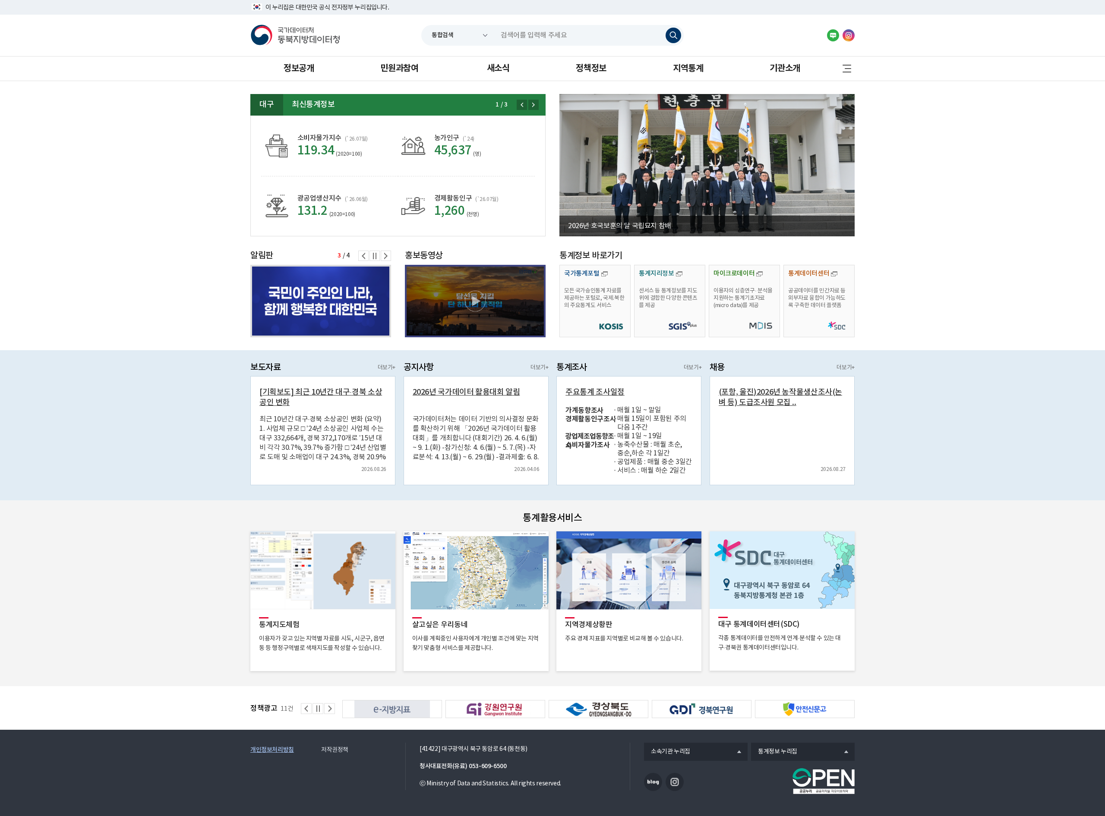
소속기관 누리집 (667, 752)
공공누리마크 (823, 781)
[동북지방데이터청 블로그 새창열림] (833, 35)
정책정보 (591, 68)
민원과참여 (399, 68)
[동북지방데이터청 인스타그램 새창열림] (849, 35)
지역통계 (688, 68)
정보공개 (299, 68)
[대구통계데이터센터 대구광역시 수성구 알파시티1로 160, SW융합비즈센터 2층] (320, 301)
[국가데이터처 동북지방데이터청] (295, 35)
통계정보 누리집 (774, 752)
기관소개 (785, 68)
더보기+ (386, 367)
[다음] (533, 105)
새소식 (498, 68)
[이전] (522, 105)
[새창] (475, 301)
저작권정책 (334, 750)
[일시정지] (374, 256)
